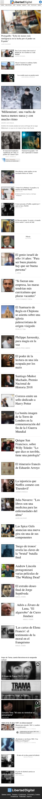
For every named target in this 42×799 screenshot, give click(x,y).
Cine (29, 5)
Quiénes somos (6, 795)
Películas (33, 5)
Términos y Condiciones (19, 795)
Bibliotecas (8, 5)
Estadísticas (14, 796)
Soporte (29, 796)
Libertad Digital (21, 2)
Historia (19, 5)
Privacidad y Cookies (33, 795)
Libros (2, 5)
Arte (14, 5)
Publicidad (22, 796)
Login (40, 2)
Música (24, 5)
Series (39, 5)
